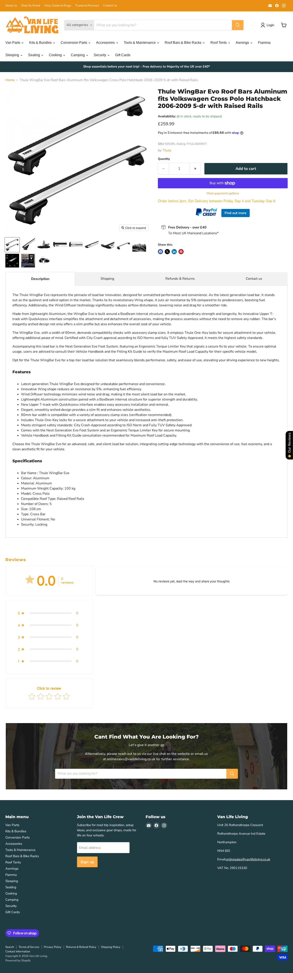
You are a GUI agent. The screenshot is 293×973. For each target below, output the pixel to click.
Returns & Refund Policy (81, 947)
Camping (78, 55)
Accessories (106, 42)
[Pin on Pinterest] (181, 251)
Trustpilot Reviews (87, 5)
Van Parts (13, 42)
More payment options (223, 193)
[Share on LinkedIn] (174, 251)
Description (40, 278)
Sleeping (12, 55)
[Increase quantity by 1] (195, 169)
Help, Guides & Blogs (57, 5)
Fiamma (264, 42)
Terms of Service (29, 947)
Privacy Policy (52, 947)
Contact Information (17, 951)
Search (9, 947)
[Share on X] (167, 251)
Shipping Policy (110, 947)
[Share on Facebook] (160, 251)
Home (10, 80)
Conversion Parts (74, 42)
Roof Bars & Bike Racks (183, 42)
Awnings (243, 42)
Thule (166, 150)
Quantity (164, 159)
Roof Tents (219, 42)
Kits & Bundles (41, 42)
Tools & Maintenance (140, 42)
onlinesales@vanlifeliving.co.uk (248, 859)
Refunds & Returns (180, 278)
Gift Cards (122, 55)
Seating (34, 55)
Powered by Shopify (18, 960)
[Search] (237, 25)
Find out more (235, 213)
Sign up (87, 861)
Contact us (254, 278)
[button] (12, 244)
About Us (11, 5)
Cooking (56, 55)
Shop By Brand (30, 5)
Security (100, 55)
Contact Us (110, 5)
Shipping (107, 278)
